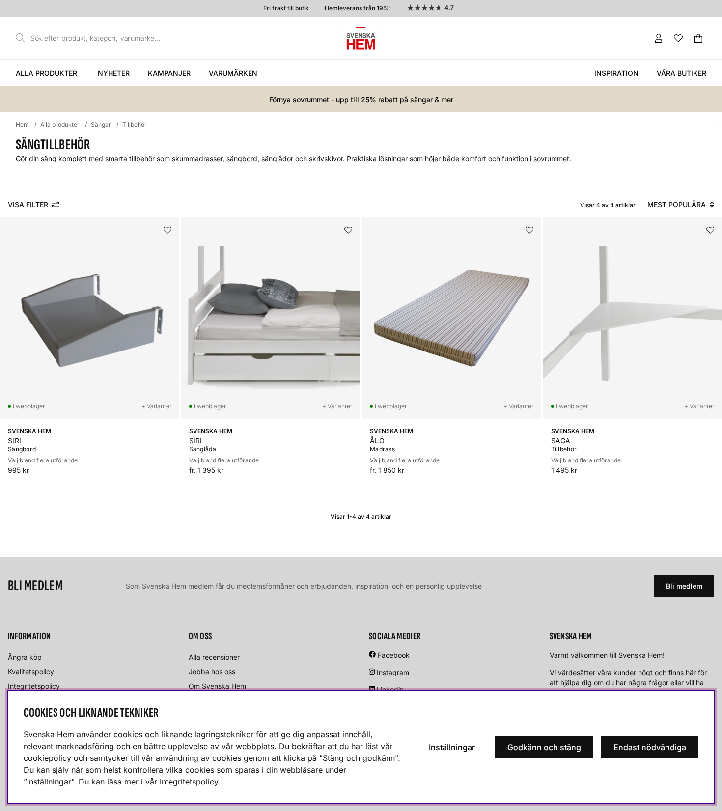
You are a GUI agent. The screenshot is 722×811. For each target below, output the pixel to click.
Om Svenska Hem (217, 686)
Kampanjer (169, 73)
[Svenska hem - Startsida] (361, 38)
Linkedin (390, 689)
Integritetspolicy (34, 686)
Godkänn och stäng (544, 747)
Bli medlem (684, 586)
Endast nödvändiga (649, 747)
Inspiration (616, 73)
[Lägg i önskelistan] (167, 230)
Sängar (101, 124)
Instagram (393, 672)
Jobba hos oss (212, 671)
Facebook (394, 655)
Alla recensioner (214, 657)
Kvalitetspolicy (31, 671)
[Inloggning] (658, 38)
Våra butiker (681, 73)
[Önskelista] (678, 38)
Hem (22, 124)
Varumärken (233, 73)
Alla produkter (46, 73)
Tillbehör (134, 124)
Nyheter (114, 73)
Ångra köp (25, 657)
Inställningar (452, 747)
